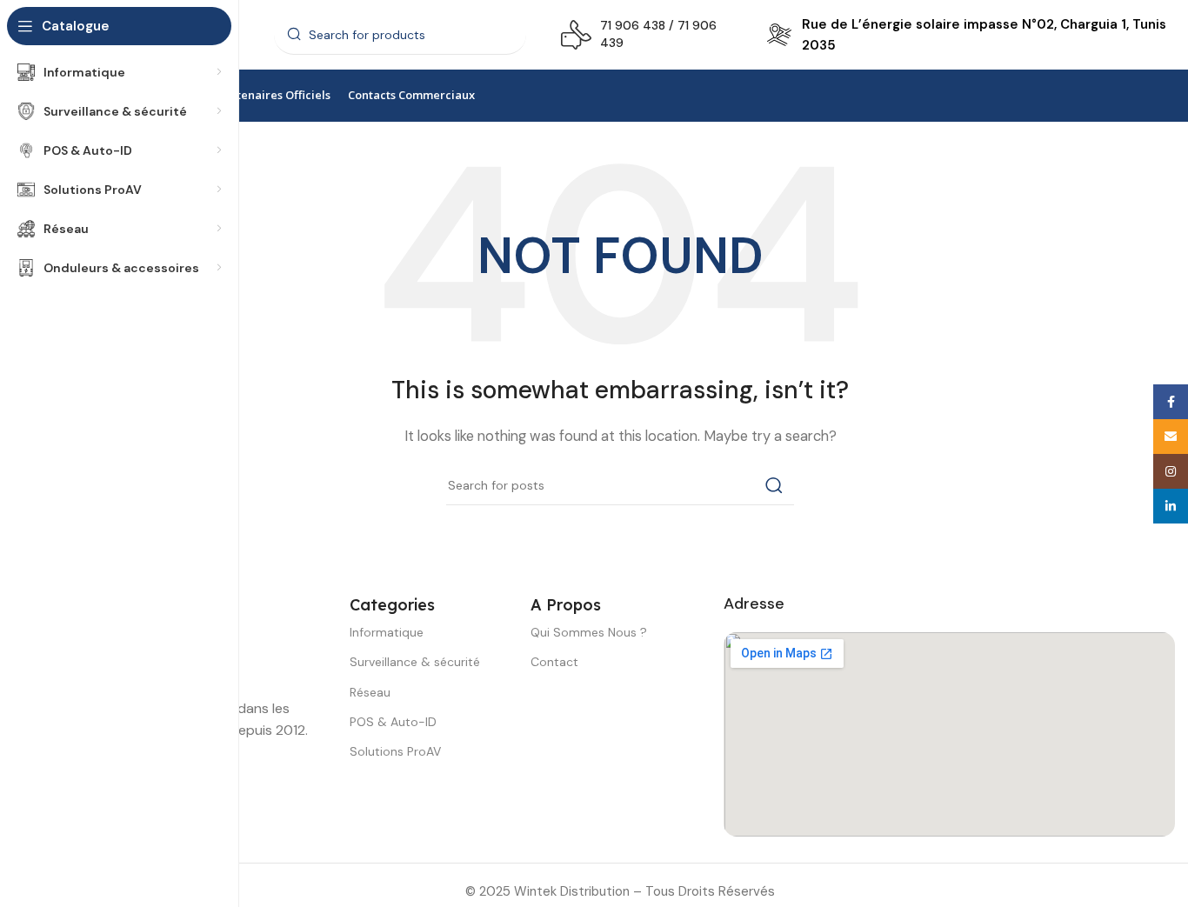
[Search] (774, 485)
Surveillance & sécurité (415, 662)
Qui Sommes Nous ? (589, 632)
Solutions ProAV (395, 751)
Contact (554, 662)
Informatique (387, 632)
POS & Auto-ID (393, 722)
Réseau (370, 692)
